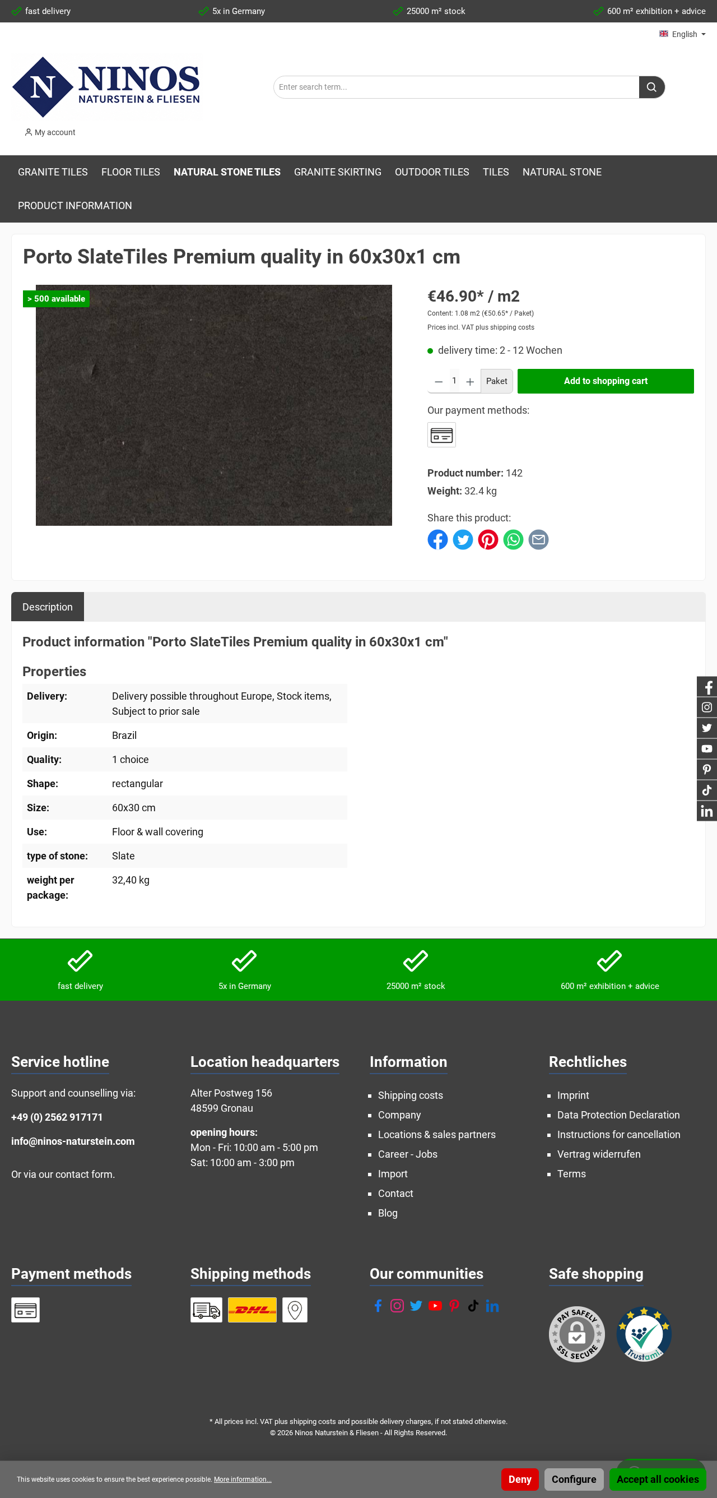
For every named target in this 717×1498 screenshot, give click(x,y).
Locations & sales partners (437, 1134)
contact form (84, 1174)
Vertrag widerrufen (599, 1154)
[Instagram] (397, 1305)
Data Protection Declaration (618, 1115)
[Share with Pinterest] (488, 538)
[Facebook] (378, 1305)
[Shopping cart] (92, 129)
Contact (395, 1193)
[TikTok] (473, 1305)
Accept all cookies (658, 1479)
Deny (520, 1479)
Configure (574, 1479)
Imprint (573, 1095)
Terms (571, 1174)
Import (393, 1174)
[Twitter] (416, 1305)
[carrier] (206, 1310)
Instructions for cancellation (619, 1134)
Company (399, 1115)
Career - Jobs (407, 1154)
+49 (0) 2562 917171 (57, 1117)
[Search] (652, 87)
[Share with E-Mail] (538, 538)
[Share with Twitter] (463, 538)
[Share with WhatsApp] (513, 538)
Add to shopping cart (606, 381)
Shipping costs (410, 1095)
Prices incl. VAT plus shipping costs (480, 327)
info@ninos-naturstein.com (73, 1141)
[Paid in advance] (441, 434)
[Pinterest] (454, 1305)
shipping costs (313, 1421)
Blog (388, 1213)
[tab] (47, 606)
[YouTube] (435, 1305)
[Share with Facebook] (437, 538)
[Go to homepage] (107, 87)
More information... (243, 1479)
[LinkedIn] (492, 1305)
